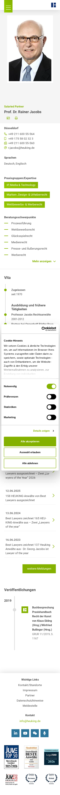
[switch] (51, 396)
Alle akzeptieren (30, 441)
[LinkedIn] (16, 733)
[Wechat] (35, 733)
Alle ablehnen (30, 463)
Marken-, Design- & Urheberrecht (27, 194)
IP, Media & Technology (21, 185)
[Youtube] (25, 733)
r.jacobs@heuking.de (21, 147)
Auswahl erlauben (30, 452)
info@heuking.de (30, 721)
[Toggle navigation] (8, 6)
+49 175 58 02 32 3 (20, 138)
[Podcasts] (44, 733)
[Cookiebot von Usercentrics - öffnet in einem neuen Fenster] (42, 329)
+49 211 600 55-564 (21, 134)
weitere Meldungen (39, 568)
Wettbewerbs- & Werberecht (24, 204)
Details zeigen (41, 430)
